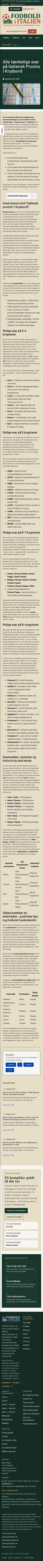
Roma (37, 38)
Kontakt (5, 1444)
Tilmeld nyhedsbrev (16, 1210)
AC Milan (26, 1326)
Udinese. (11, 486)
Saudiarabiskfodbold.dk (10, 1540)
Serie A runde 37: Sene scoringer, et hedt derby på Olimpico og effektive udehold (21, 1093)
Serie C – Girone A (8, 1404)
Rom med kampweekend (28, 1418)
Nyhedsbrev (6, 45)
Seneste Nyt (28, 9)
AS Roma (26, 1330)
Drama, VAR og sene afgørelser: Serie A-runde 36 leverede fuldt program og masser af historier (20, 1118)
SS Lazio (26, 1341)
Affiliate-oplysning (8, 1451)
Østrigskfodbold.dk (8, 1547)
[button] (2, 130)
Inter (24, 38)
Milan (30, 38)
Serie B (16, 38)
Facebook (11, 1064)
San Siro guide (28, 1402)
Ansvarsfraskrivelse (9, 1448)
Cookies (5, 1436)
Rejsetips (5, 1423)
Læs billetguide (14, 1217)
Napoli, (34, 283)
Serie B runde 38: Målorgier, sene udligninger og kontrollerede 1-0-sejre (20, 1144)
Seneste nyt (27, 1399)
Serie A (6, 38)
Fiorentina (26, 1349)
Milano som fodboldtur (31, 1414)
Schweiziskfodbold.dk (9, 1543)
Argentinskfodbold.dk (9, 1537)
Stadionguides (7, 1419)
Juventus (26, 1338)
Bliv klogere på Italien (17, 31)
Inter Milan (27, 1323)
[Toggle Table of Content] (31, 196)
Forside (5, 4)
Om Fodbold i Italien (9, 1440)
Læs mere (7, 1105)
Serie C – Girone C (8, 1412)
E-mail (10, 1070)
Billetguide (6, 1416)
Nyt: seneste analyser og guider (27, 1)
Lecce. (26, 508)
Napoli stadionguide (30, 1410)
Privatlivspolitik (17, 4)
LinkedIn (29, 1064)
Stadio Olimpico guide (31, 1406)
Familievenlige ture (30, 1424)
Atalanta (26, 1345)
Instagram (16, 1383)
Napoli (25, 1334)
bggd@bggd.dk (7, 1483)
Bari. (22, 427)
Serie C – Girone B (8, 1408)
